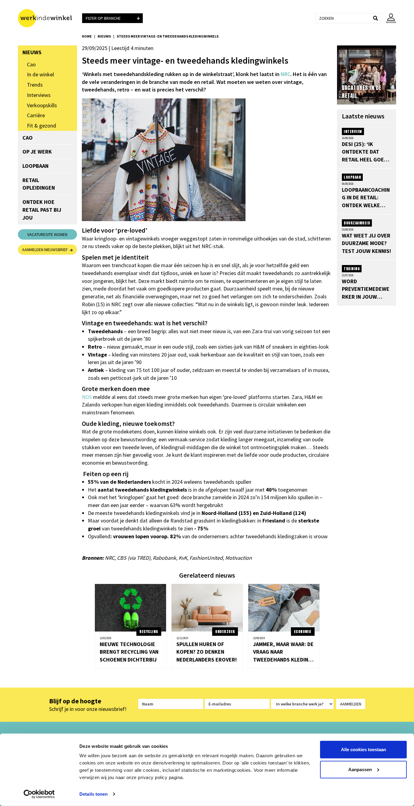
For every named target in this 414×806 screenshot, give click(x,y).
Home (87, 36)
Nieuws (104, 36)
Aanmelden (350, 704)
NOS (87, 396)
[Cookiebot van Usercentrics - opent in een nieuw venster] (39, 794)
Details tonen (93, 794)
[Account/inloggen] (388, 18)
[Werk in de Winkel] (47, 18)
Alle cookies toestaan (363, 749)
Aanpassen (360, 769)
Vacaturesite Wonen (47, 234)
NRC (285, 74)
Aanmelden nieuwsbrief (46, 249)
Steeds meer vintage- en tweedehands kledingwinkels (168, 36)
